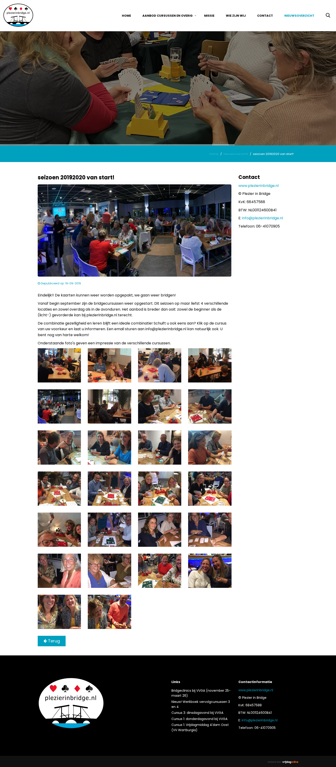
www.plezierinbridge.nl (258, 185)
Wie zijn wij (236, 15)
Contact (265, 15)
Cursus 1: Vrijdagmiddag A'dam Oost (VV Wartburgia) (200, 727)
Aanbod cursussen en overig (167, 15)
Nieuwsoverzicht (299, 15)
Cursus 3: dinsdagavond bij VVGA (197, 712)
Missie (209, 15)
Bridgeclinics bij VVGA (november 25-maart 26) (201, 693)
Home (126, 15)
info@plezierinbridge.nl (262, 218)
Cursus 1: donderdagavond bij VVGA (199, 719)
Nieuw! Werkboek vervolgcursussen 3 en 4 (200, 704)
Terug (53, 641)
